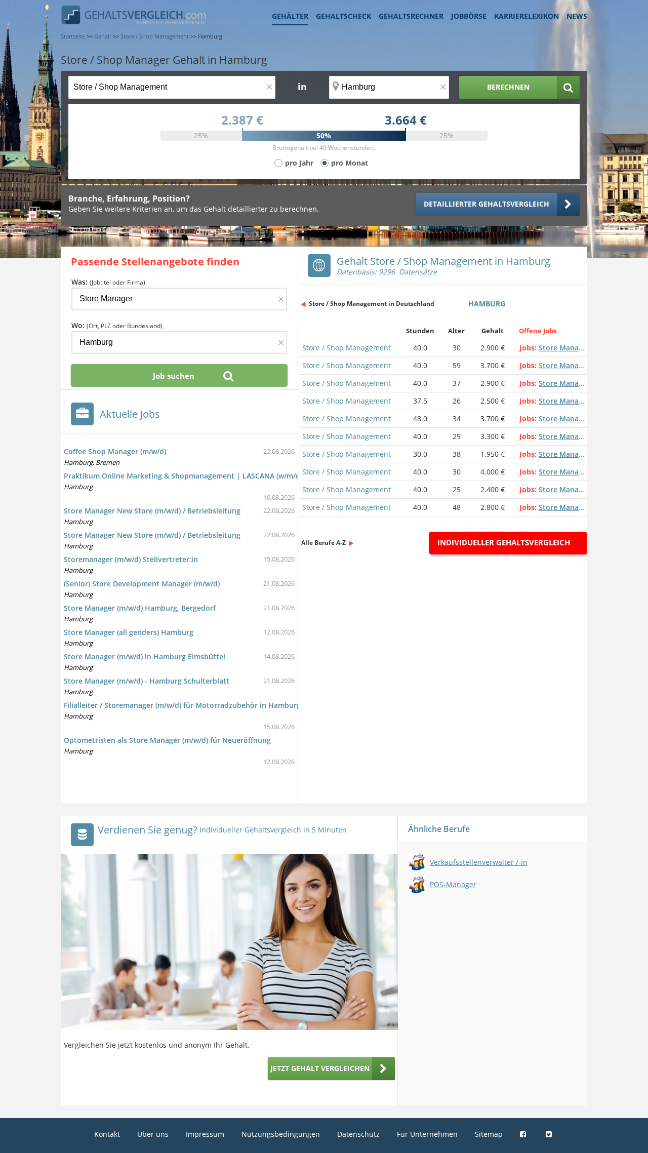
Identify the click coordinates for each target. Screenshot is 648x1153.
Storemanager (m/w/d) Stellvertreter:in (131, 559)
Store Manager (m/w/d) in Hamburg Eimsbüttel (144, 656)
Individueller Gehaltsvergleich (503, 542)
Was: (108, 282)
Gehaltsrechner (411, 16)
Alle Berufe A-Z (323, 542)
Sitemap (489, 1134)
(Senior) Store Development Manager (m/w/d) (142, 583)
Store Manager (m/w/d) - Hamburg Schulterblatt (146, 681)
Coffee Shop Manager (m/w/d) (115, 451)
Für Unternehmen (427, 1134)
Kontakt (107, 1134)
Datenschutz (358, 1134)
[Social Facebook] (524, 1134)
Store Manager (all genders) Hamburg (128, 632)
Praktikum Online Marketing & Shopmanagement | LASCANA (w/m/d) (183, 476)
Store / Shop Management (346, 347)
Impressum (205, 1134)
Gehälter (290, 16)
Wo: (117, 325)
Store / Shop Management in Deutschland (371, 303)
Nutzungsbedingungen (280, 1134)
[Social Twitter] (550, 1134)
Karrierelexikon (526, 16)
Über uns (153, 1134)
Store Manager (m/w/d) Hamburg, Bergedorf (140, 608)
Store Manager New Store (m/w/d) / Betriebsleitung (152, 510)
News (576, 16)
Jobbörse (469, 16)
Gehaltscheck (343, 16)
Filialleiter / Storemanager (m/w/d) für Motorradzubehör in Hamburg (182, 705)
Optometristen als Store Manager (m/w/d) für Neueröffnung (167, 740)
